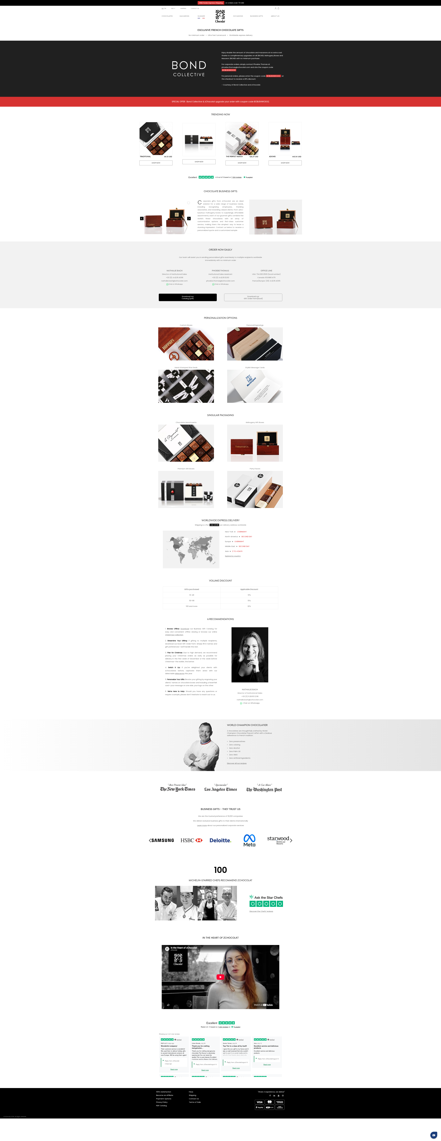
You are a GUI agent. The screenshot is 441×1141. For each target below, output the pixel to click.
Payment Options (163, 1098)
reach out (206, 694)
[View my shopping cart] (278, 8)
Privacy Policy (161, 1102)
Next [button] (291, 840)
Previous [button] (150, 840)
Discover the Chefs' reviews (261, 911)
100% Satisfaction (163, 1092)
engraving (208, 679)
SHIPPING (183, 8)
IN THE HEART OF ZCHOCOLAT (220, 937)
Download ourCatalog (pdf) (188, 297)
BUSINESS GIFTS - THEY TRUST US (220, 809)
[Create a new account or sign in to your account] (276, 8)
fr (165, 8)
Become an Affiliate (164, 1095)
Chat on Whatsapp (251, 703)
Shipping (198, 525)
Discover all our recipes (237, 763)
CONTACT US (195, 8)
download (169, 644)
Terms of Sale (195, 1102)
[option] (162, 840)
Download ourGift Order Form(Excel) (253, 297)
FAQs (191, 1092)
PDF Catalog (161, 1105)
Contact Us (194, 1098)
